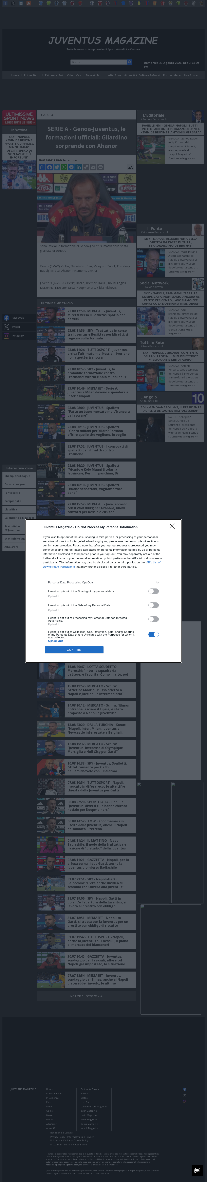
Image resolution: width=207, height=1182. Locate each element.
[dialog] (103, 591)
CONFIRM (74, 649)
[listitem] (103, 582)
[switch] (153, 591)
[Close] (173, 527)
